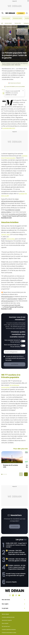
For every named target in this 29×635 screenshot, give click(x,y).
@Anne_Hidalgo (6, 212)
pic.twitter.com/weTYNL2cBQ (11, 305)
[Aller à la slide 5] (6, 474)
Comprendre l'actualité (11, 27)
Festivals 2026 (18, 23)
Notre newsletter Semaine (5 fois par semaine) (12, 341)
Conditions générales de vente (8, 617)
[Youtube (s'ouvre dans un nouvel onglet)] (19, 595)
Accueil (3, 27)
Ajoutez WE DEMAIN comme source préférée (15, 86)
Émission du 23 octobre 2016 (10, 466)
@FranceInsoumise (7, 201)
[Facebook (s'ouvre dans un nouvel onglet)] (16, 595)
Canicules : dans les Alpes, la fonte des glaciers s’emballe (17, 560)
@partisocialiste (18, 201)
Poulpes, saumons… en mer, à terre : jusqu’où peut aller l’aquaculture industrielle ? (17, 567)
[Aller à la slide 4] (5, 474)
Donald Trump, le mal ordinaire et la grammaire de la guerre (15, 574)
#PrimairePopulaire (7, 296)
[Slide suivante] (26, 474)
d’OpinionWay (10, 239)
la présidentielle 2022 (8, 128)
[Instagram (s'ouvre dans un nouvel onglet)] (10, 595)
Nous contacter (5, 623)
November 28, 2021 (6, 217)
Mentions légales (5, 614)
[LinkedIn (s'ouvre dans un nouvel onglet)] (13, 595)
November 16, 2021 (6, 309)
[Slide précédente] (21, 474)
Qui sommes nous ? (6, 626)
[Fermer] (23, 90)
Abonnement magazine (7, 620)
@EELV (3, 203)
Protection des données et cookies (9, 632)
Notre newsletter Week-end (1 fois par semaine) (12, 345)
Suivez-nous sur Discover (15, 83)
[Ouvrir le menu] (2, 13)
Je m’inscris (14, 526)
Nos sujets (5, 604)
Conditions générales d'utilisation (9, 629)
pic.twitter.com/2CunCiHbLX (17, 214)
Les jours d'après (8, 23)
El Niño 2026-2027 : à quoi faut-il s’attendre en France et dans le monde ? (16, 545)
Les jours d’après (11, 582)
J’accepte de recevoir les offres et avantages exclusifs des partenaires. (15, 358)
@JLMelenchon (10, 210)
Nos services (6, 599)
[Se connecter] (27, 13)
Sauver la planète (6, 18)
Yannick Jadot (5, 234)
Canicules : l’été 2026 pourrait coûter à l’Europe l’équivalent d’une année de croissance (17, 552)
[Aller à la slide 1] (1, 474)
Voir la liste (8, 360)
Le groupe (5, 608)
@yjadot (17, 210)
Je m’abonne (20, 13)
